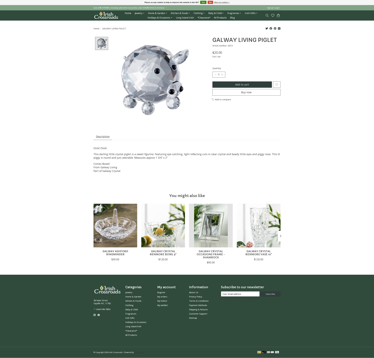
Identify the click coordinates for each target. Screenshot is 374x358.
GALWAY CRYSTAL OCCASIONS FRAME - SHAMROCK (211, 254)
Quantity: (216, 68)
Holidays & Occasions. (136, 322)
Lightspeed (138, 352)
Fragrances (130, 313)
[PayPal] (259, 352)
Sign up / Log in (273, 8)
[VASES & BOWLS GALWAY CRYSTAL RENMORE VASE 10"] (258, 225)
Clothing (129, 305)
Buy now (246, 92)
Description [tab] (103, 136)
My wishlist (162, 305)
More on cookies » (222, 2)
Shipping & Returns (198, 309)
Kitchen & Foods (133, 300)
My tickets (162, 300)
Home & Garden (133, 296)
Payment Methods (198, 305)
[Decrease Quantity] (216, 75)
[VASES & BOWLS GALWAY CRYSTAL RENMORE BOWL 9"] (163, 225)
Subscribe (270, 293)
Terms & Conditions (199, 300)
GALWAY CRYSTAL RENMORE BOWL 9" (163, 253)
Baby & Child (131, 309)
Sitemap (193, 317)
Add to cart (242, 84)
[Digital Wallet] (270, 352)
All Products (220, 17)
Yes (203, 2)
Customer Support (198, 313)
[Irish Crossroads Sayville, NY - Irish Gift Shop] (106, 15)
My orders (162, 296)
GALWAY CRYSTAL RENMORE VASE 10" (258, 253)
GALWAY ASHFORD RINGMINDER (115, 253)
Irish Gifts (130, 317)
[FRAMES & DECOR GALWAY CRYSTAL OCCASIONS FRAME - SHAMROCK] (211, 225)
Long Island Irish (185, 17)
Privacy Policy (195, 296)
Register (161, 292)
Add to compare (223, 99)
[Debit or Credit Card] (264, 352)
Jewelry (128, 292)
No (210, 2)
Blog (232, 17)
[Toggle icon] (267, 15)
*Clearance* (204, 17)
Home (128, 13)
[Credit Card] (277, 352)
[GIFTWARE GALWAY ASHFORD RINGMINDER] (115, 225)
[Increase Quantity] (222, 75)
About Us (193, 292)
